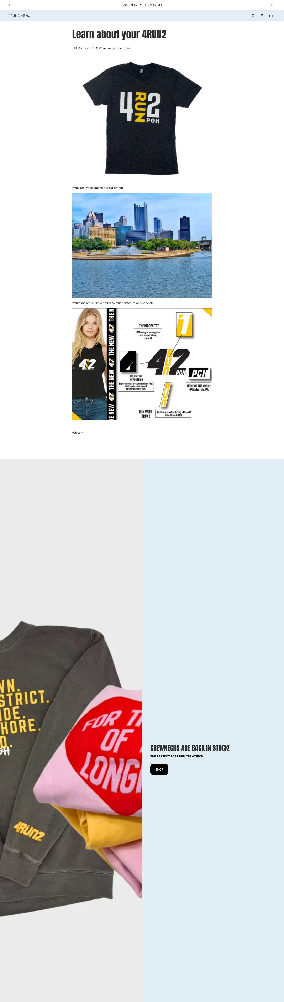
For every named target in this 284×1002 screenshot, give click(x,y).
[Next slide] (271, 5)
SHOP (159, 769)
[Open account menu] (262, 15)
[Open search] (253, 15)
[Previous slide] (9, 5)
